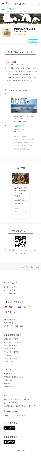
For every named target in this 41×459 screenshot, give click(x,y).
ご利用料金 (7, 355)
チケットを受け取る (10, 345)
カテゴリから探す (10, 293)
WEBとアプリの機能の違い (13, 326)
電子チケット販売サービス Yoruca (16, 403)
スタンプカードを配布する (13, 342)
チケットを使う (9, 319)
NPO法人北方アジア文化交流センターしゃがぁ (24, 30)
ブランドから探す (10, 290)
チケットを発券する (10, 352)
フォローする (33, 41)
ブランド (11, 9)
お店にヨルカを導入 (10, 339)
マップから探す (9, 287)
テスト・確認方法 (10, 361)
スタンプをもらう (10, 323)
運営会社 (6, 373)
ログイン (35, 3)
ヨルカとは (7, 316)
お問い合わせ (8, 380)
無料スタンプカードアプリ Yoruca (16, 399)
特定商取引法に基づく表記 (13, 377)
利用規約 (6, 383)
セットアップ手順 (10, 358)
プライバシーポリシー (11, 386)
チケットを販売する (10, 348)
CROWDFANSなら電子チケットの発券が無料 (20, 406)
